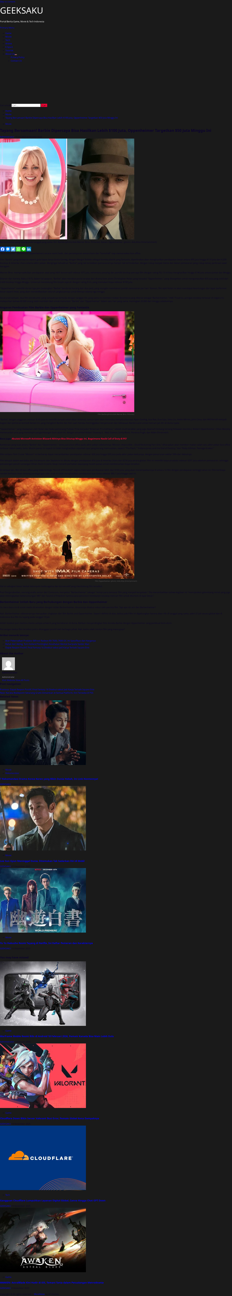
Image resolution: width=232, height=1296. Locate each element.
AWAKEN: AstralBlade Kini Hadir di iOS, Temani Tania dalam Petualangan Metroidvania (52, 1282)
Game (8, 33)
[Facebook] (2, 249)
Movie (8, 36)
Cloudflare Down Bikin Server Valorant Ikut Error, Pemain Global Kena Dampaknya (49, 1118)
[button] (7, 27)
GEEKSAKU (21, 10)
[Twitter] (13, 249)
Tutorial (9, 50)
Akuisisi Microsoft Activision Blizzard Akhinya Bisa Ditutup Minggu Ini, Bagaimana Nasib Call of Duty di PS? (69, 438)
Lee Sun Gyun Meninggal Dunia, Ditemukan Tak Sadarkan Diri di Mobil (42, 861)
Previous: (47, 689)
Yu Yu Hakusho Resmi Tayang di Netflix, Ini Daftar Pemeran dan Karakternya (46, 943)
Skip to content (7, 1)
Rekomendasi (12, 773)
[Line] (23, 249)
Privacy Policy (17, 57)
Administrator (7, 136)
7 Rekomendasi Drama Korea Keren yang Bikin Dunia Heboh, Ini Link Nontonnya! (49, 778)
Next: (46, 692)
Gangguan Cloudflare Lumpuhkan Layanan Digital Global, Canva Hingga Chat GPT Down (53, 1200)
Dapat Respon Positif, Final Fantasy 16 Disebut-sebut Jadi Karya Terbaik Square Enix (47, 647)
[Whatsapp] (18, 249)
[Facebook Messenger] (8, 249)
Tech (7, 40)
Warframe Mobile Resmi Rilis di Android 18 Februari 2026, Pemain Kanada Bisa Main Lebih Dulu (57, 1036)
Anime (8, 43)
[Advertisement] (116, 83)
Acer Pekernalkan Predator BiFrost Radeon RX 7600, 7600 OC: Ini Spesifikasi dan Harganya (50, 640)
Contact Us (16, 60)
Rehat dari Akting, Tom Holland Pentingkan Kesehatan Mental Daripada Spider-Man (47, 644)
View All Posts (22, 680)
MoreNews (39, 1294)
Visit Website (9, 680)
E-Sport (9, 47)
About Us (10, 53)
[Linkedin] (28, 249)
